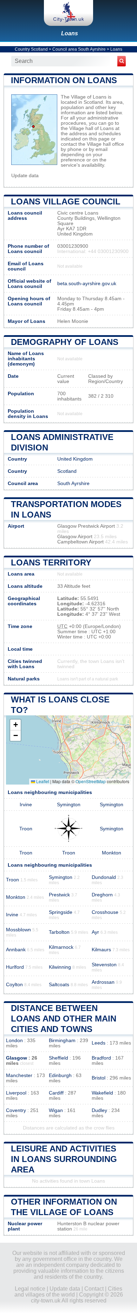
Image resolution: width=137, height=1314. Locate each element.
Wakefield (102, 1093)
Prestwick (59, 894)
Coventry (16, 1110)
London (14, 1040)
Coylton (14, 984)
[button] (15, 725)
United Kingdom (75, 459)
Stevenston (104, 964)
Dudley (99, 1110)
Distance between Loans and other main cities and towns (63, 1018)
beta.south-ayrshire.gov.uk (86, 283)
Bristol (98, 1078)
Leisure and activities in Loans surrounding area (64, 1159)
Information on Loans (64, 80)
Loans (69, 33)
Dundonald (104, 877)
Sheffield (58, 1058)
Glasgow (16, 1058)
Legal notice (30, 1289)
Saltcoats (59, 984)
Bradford (101, 1058)
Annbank (16, 949)
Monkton (111, 852)
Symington (68, 804)
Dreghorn (102, 894)
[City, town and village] (68, 13)
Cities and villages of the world (68, 1292)
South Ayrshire (73, 483)
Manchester (19, 1075)
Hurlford (15, 967)
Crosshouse (105, 912)
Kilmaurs (101, 949)
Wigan (56, 1110)
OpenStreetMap (91, 781)
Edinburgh (60, 1075)
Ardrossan (103, 982)
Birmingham (62, 1040)
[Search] (121, 61)
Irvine (26, 804)
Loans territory (51, 562)
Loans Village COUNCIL (65, 201)
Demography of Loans (64, 342)
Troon (25, 828)
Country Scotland (31, 49)
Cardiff (56, 1093)
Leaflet (42, 781)
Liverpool (16, 1093)
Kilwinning (60, 967)
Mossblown (18, 929)
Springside (60, 912)
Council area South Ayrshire (79, 49)
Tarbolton (59, 932)
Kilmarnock (61, 947)
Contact (94, 1289)
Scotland (67, 471)
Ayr (95, 932)
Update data (25, 175)
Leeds (98, 1043)
